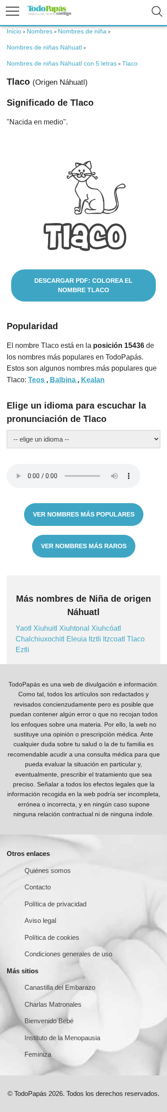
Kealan (93, 380)
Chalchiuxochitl (41, 639)
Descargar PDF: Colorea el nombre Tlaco (83, 285)
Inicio (14, 31)
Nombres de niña (82, 31)
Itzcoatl (115, 639)
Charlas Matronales (52, 1004)
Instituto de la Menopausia (62, 1038)
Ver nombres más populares (83, 514)
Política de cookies (51, 937)
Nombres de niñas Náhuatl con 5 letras (62, 63)
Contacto (37, 887)
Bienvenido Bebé (48, 1021)
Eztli (22, 649)
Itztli (96, 639)
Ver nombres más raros (83, 546)
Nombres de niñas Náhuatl (44, 47)
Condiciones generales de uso (68, 954)
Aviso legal (40, 920)
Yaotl (24, 628)
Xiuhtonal (75, 628)
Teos (37, 380)
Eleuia (77, 639)
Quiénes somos (47, 870)
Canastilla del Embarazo (59, 987)
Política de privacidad (55, 904)
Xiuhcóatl (106, 628)
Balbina (63, 380)
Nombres (40, 31)
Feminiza (37, 1054)
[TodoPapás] (49, 14)
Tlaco (136, 639)
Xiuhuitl (46, 628)
